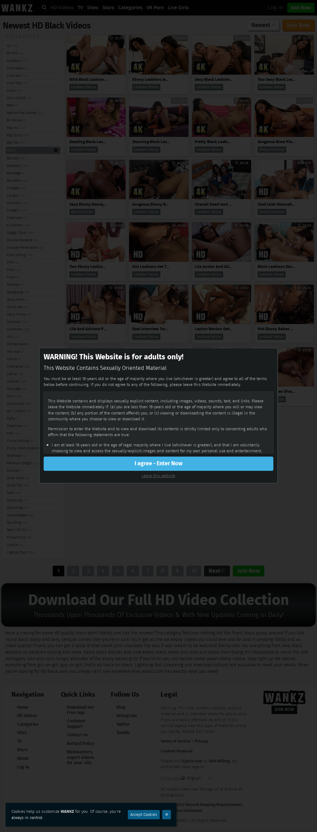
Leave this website (158, 476)
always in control (26, 818)
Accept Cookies (143, 814)
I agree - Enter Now (158, 463)
